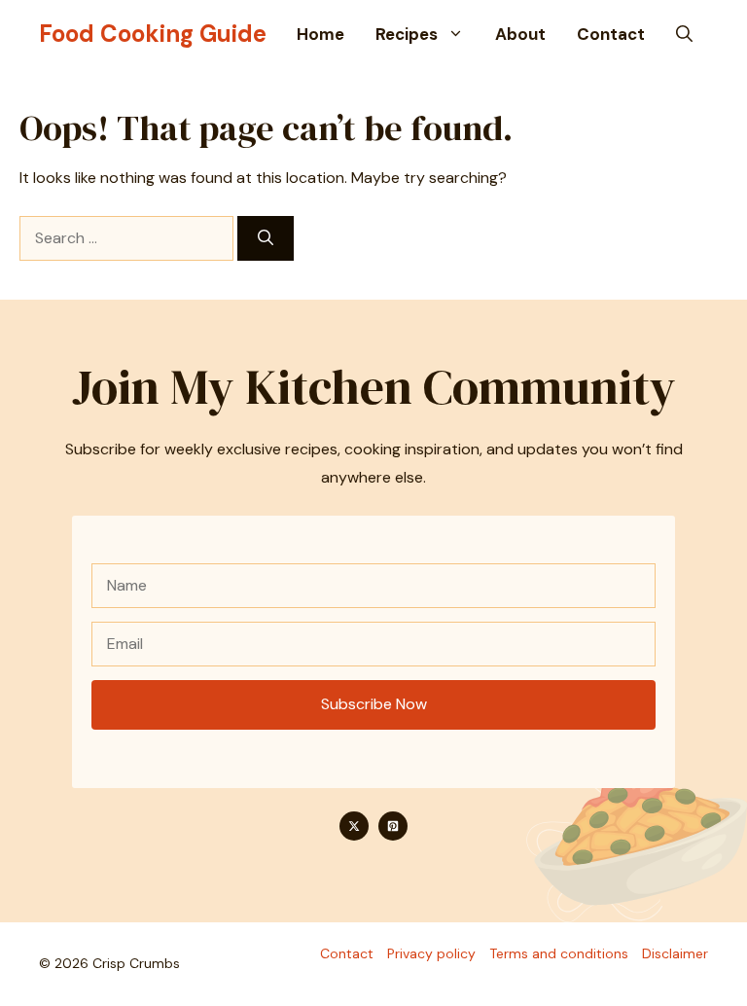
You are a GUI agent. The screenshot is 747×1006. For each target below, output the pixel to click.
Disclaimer (675, 953)
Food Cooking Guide (153, 33)
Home (320, 34)
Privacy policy (431, 953)
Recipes (406, 34)
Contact (611, 34)
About (520, 34)
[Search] (265, 238)
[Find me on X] (354, 826)
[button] (684, 34)
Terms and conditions (558, 953)
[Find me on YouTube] (393, 826)
